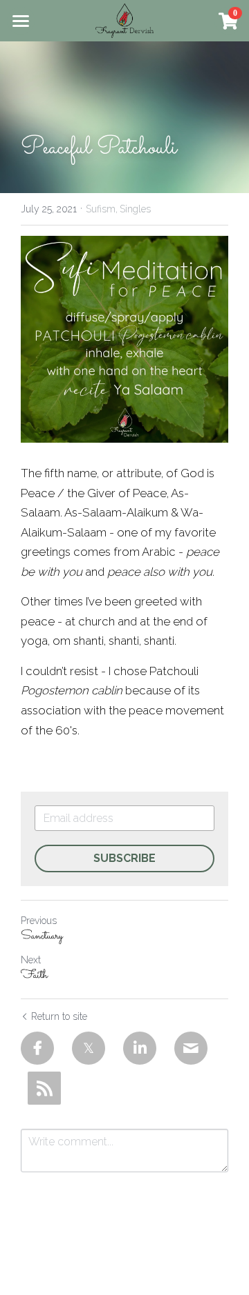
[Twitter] (88, 1048)
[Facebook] (37, 1048)
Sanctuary (42, 937)
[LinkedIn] (139, 1048)
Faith (34, 976)
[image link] (124, 20)
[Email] (191, 1048)
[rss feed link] (44, 1088)
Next (31, 959)
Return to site (59, 1016)
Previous (39, 920)
